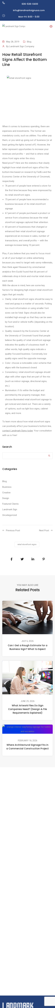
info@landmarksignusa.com (29, 10)
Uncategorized (9, 515)
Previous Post (13, 530)
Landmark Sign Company (21, 46)
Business (6, 487)
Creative (6, 492)
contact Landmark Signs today (17, 430)
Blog (29, 41)
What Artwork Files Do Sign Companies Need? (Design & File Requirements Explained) (27, 709)
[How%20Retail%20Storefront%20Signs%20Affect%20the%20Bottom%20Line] (11, 559)
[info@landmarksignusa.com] (3, 9)
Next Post (44, 530)
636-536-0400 (30, 3)
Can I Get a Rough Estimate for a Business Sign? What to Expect (27, 647)
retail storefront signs (26, 544)
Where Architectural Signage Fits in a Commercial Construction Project (27, 746)
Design (5, 498)
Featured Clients (10, 503)
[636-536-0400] (3, 3)
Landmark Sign (9, 509)
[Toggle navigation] (51, 26)
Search (7, 446)
